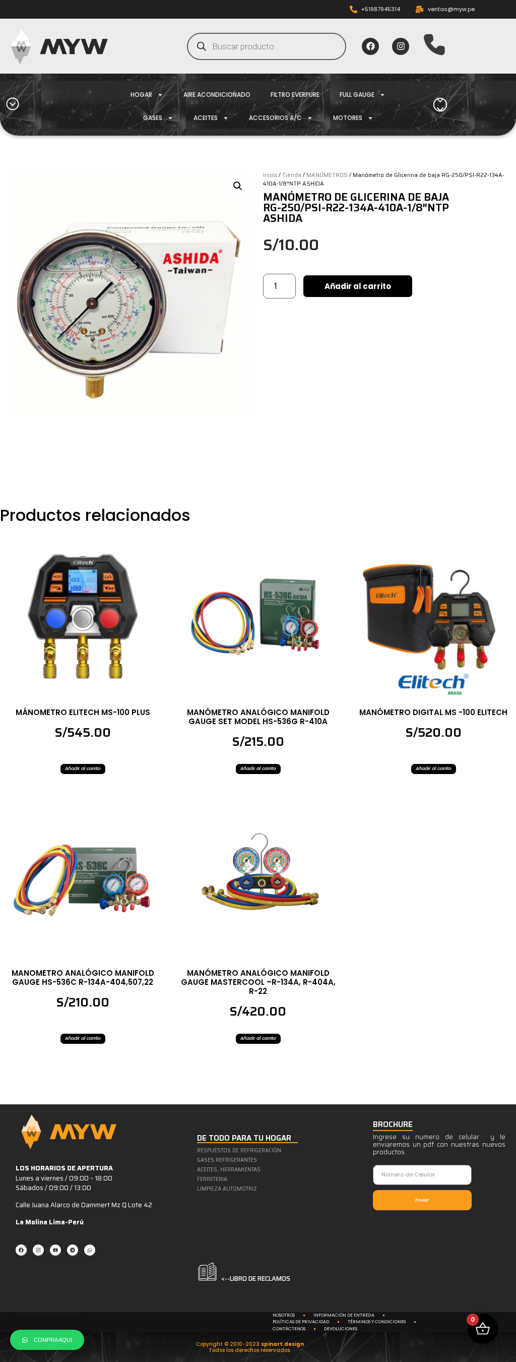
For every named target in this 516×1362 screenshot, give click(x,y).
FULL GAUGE (357, 94)
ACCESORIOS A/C (275, 117)
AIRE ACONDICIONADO (216, 94)
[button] (238, 186)
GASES (152, 117)
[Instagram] (400, 46)
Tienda (291, 175)
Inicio (270, 175)
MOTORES (347, 117)
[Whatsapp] (89, 1250)
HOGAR (141, 94)
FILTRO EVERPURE (295, 94)
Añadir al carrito (358, 286)
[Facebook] (370, 46)
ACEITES (206, 117)
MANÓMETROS (327, 175)
